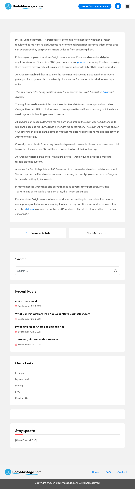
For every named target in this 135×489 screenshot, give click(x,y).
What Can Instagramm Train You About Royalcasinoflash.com (52, 313)
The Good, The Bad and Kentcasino (36, 339)
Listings (19, 373)
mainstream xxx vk (26, 301)
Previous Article (41, 233)
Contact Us (21, 398)
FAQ (17, 391)
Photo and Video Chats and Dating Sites (39, 326)
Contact (122, 472)
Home (95, 472)
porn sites (82, 62)
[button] (127, 6)
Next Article (94, 233)
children (29, 209)
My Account (22, 379)
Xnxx (105, 92)
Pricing (19, 385)
